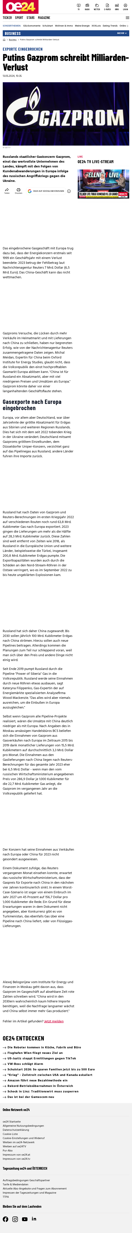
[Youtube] (25, 1219)
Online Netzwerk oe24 (16, 1110)
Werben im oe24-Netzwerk (19, 1142)
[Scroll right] (127, 26)
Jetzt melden (54, 1021)
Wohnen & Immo (64, 26)
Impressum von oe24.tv (16, 1159)
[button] (83, 193)
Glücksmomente (31, 26)
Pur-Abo (8, 1151)
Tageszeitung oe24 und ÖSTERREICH (25, 1168)
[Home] (4, 39)
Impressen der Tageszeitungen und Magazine (29, 1193)
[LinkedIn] (34, 1219)
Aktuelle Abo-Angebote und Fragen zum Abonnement (35, 1189)
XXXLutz (96, 26)
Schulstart (47, 26)
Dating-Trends (110, 26)
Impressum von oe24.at (16, 1155)
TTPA (6, 1197)
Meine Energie (82, 26)
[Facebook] (5, 1219)
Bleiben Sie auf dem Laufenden (22, 1206)
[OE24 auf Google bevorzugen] (69, 191)
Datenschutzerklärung (16, 1130)
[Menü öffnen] (127, 18)
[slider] (94, 193)
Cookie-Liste (10, 1134)
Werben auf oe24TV (14, 1146)
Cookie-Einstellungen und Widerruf (24, 1138)
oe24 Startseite (12, 1122)
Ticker (7, 17)
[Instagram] (15, 1219)
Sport (19, 17)
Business (13, 33)
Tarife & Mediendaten (15, 1184)
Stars (31, 17)
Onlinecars (125, 26)
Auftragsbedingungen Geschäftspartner (26, 1180)
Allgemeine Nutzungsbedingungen (23, 1126)
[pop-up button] (118, 193)
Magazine (44, 17)
